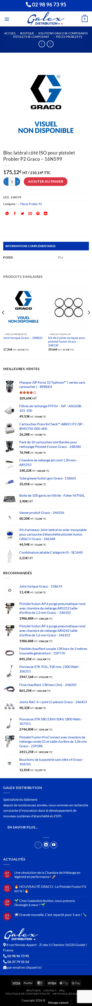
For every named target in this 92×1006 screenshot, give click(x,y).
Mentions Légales (66, 993)
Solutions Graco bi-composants (63, 33)
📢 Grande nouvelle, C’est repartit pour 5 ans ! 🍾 (50, 915)
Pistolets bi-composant (31, 36)
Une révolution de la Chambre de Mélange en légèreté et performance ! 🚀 (47, 874)
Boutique (27, 33)
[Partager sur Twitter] (22, 213)
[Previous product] (50, 44)
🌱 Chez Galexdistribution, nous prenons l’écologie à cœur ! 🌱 (44, 903)
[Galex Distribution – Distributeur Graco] (46, 18)
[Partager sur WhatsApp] (7, 213)
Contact (50, 990)
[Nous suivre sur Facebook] (38, 844)
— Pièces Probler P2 (67, 36)
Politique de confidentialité (28, 993)
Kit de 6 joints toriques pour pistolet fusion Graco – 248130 (66, 341)
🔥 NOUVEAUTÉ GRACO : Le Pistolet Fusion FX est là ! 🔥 (50, 888)
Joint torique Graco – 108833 (22, 338)
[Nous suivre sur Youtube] (53, 844)
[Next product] (42, 44)
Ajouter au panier (45, 181)
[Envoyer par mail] (30, 213)
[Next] (88, 321)
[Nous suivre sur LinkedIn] (46, 844)
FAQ (62, 990)
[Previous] (3, 321)
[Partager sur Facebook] (14, 213)
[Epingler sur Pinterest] (38, 213)
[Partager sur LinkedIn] (45, 213)
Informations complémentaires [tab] (30, 246)
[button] (6, 19)
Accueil (10, 33)
